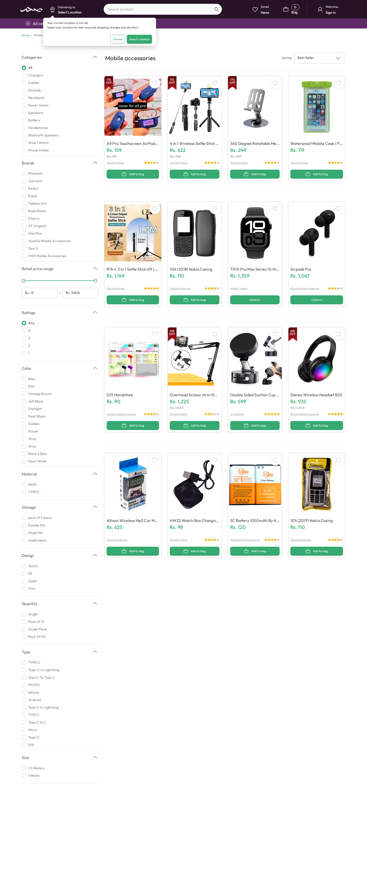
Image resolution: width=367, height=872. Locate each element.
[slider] (23, 280)
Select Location (139, 39)
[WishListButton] (154, 82)
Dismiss (118, 39)
